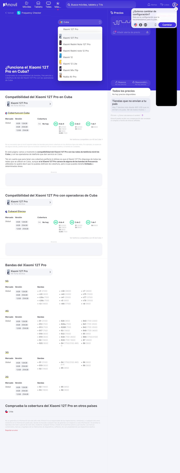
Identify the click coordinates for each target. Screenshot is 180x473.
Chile (10, 411)
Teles (48, 6)
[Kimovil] (10, 5)
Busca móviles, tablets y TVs (87, 4)
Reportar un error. (11, 430)
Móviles (27, 6)
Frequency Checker (24, 12)
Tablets (38, 6)
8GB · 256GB (22, 127)
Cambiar (167, 24)
